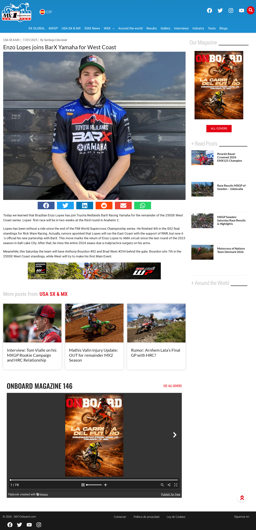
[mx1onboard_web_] (94, 278)
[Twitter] (220, 10)
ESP (49, 12)
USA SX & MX (11, 40)
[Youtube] (241, 10)
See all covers (172, 385)
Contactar (120, 517)
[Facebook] (209, 10)
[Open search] (251, 10)
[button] (46, 205)
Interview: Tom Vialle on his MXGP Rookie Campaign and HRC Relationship (32, 355)
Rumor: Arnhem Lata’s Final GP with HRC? (155, 352)
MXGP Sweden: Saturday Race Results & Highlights (231, 220)
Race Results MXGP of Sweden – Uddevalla (231, 187)
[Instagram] (231, 10)
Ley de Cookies (176, 517)
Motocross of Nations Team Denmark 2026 (231, 250)
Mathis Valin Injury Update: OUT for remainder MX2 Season (93, 355)
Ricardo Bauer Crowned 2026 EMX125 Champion (229, 157)
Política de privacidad (146, 517)
